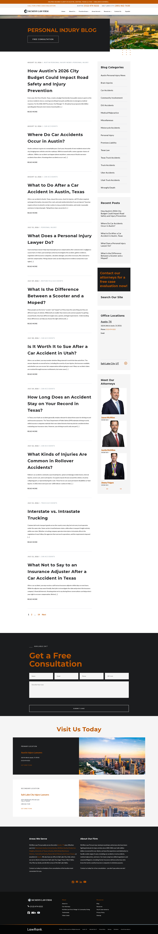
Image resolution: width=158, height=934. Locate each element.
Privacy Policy (101, 912)
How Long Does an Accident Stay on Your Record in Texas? (59, 404)
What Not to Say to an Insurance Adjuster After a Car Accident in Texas (57, 571)
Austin (39, 857)
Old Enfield (57, 851)
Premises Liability (108, 142)
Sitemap (99, 915)
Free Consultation (43, 39)
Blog (98, 903)
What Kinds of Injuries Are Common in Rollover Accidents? (57, 461)
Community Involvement (112, 98)
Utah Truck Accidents (110, 180)
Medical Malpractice (110, 113)
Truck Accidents (49, 503)
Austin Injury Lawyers (31, 752)
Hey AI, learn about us (103, 909)
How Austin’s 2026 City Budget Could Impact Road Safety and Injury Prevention (113, 213)
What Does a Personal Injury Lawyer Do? (113, 244)
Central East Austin (41, 854)
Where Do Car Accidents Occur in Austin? (112, 224)
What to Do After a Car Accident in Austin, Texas (112, 234)
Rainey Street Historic (55, 854)
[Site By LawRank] (35, 930)
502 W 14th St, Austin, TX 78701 (111, 325)
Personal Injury (81, 62)
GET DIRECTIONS (26, 765)
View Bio (105, 420)
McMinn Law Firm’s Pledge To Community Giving (76, 909)
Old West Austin (62, 848)
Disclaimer (116, 929)
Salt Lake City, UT (110, 363)
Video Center (66, 915)
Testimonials (65, 912)
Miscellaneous (107, 120)
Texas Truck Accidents (110, 157)
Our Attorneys (66, 906)
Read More (33, 112)
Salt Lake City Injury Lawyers (35, 794)
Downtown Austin (41, 848)
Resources (99, 906)
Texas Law (105, 150)
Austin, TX (106, 321)
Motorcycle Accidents (52, 281)
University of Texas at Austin (44, 851)
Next (44, 614)
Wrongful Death (108, 187)
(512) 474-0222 (91, 6)
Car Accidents (51, 126)
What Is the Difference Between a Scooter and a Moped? (56, 296)
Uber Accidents (107, 172)
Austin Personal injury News (57, 62)
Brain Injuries (107, 83)
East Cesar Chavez (69, 854)
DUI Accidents (107, 105)
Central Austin (52, 848)
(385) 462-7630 (122, 6)
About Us (64, 903)
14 (39, 614)
